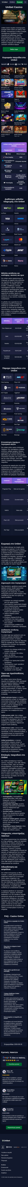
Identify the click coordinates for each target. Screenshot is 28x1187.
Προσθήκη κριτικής (14, 1064)
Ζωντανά (12, 64)
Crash (19, 64)
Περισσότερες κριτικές (14, 1127)
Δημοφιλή (4, 64)
